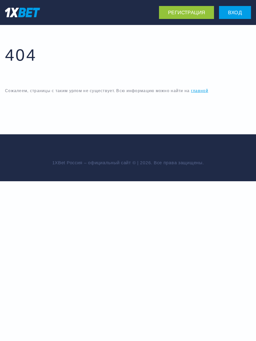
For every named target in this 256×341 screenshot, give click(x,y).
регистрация (186, 12)
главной (199, 91)
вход (235, 12)
